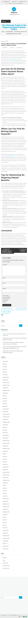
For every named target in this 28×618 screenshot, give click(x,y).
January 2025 (5, 411)
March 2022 (5, 496)
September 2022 (6, 480)
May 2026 (5, 369)
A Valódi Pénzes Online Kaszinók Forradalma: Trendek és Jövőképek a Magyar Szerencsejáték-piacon (7, 250)
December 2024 (6, 414)
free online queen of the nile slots (15, 58)
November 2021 (6, 506)
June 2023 (5, 456)
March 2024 (5, 432)
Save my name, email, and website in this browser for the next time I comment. (6, 298)
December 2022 (6, 472)
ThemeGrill (8, 615)
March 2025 (5, 406)
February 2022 (6, 498)
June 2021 (5, 519)
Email (3, 283)
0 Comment (12, 47)
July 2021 (4, 517)
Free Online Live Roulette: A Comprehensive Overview (22, 250)
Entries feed (5, 563)
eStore (14, 12)
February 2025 (6, 409)
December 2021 (6, 504)
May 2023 (5, 459)
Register (4, 557)
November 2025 (6, 385)
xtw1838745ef (4, 47)
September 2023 (6, 448)
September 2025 (6, 390)
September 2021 (6, 511)
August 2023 (5, 451)
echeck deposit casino (10, 155)
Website (4, 288)
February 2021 (6, 530)
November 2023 (6, 443)
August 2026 (5, 361)
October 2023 (5, 445)
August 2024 (5, 424)
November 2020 (6, 538)
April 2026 (5, 372)
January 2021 (5, 533)
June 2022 (5, 488)
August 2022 (5, 482)
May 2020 (5, 543)
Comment (4, 264)
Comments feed (6, 565)
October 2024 (5, 419)
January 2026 (5, 379)
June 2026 (5, 366)
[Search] (20, 325)
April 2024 (5, 430)
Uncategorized (9, 31)
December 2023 (6, 440)
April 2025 (5, 403)
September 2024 (6, 422)
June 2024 (5, 427)
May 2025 (5, 401)
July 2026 (4, 364)
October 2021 (5, 509)
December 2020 (6, 535)
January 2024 (5, 438)
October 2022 (5, 477)
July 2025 (4, 395)
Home (3, 31)
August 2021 (5, 514)
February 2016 (6, 546)
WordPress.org (6, 568)
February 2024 (6, 435)
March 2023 (5, 464)
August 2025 (5, 393)
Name (4, 277)
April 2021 (5, 525)
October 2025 (5, 387)
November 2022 (6, 475)
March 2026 (5, 374)
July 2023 (4, 453)
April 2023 (5, 461)
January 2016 (5, 548)
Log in (4, 560)
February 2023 (6, 467)
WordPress (17, 615)
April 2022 (5, 493)
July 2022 (4, 485)
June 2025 (5, 398)
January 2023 (5, 469)
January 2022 (5, 501)
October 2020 (5, 541)
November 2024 (6, 416)
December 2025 (6, 382)
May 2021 (5, 522)
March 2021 (5, 527)
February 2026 (6, 377)
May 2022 (5, 490)
